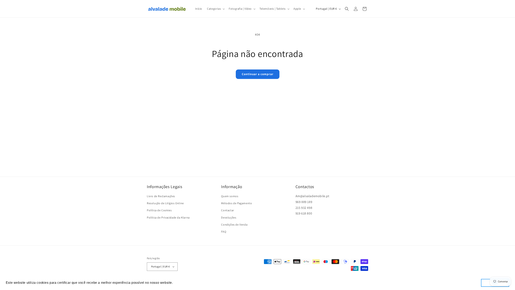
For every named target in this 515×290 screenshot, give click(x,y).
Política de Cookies (159, 210)
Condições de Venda (234, 224)
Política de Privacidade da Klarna (168, 217)
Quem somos (229, 196)
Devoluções (228, 217)
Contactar (227, 210)
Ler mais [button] (181, 282)
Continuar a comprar (257, 74)
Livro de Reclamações (161, 196)
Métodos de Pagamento (236, 203)
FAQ (223, 231)
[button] (215, 8)
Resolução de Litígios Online (165, 203)
